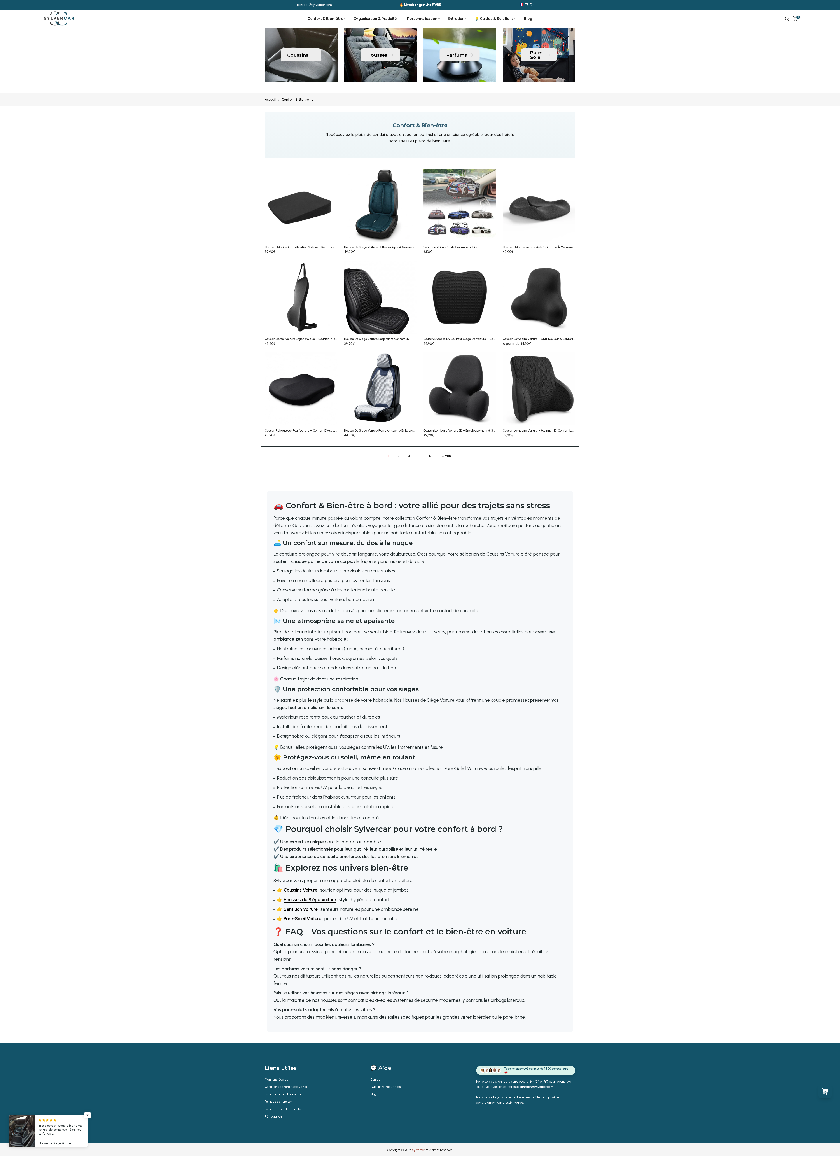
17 (430, 456)
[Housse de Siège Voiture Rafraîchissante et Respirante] (380, 388)
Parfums (456, 55)
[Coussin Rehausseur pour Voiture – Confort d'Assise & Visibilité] (301, 388)
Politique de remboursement (284, 1094)
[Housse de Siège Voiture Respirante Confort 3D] (380, 297)
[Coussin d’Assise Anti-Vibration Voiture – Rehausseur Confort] (301, 205)
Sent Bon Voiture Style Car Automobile (450, 247)
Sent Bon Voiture (301, 909)
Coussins (297, 55)
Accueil (270, 99)
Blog (528, 19)
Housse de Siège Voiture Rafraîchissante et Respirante (382, 430)
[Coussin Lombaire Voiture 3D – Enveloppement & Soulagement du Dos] (459, 388)
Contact (375, 1079)
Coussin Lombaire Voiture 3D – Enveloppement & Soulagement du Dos (472, 430)
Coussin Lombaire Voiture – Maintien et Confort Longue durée (546, 430)
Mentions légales (276, 1079)
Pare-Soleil (536, 55)
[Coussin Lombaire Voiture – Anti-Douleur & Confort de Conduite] (539, 297)
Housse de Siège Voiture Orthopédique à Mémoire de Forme (386, 247)
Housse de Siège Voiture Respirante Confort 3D (376, 339)
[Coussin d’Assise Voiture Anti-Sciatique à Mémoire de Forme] (539, 205)
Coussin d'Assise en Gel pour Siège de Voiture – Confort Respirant (468, 339)
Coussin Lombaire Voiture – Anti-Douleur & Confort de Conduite (547, 339)
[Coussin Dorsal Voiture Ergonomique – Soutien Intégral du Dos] (301, 297)
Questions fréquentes (385, 1087)
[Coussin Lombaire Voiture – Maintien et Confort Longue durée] (539, 388)
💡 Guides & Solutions (494, 19)
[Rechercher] (787, 18)
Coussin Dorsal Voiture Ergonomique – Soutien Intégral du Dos (308, 339)
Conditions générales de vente (286, 1087)
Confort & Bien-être (325, 19)
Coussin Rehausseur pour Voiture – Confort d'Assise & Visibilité (307, 430)
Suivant (446, 456)
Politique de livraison (278, 1102)
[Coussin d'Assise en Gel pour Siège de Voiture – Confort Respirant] (459, 297)
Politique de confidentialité (283, 1109)
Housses (377, 55)
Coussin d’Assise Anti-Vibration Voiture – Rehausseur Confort (307, 247)
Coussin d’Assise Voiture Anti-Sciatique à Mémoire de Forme (545, 247)
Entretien (456, 19)
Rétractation (273, 1116)
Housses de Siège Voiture (310, 899)
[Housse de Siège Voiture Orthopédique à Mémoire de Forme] (380, 205)
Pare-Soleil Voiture (302, 918)
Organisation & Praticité (375, 19)
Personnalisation (422, 19)
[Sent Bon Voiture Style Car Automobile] (459, 205)
